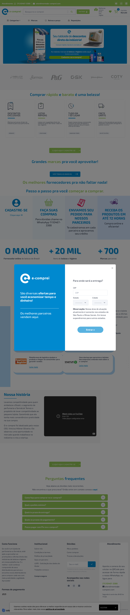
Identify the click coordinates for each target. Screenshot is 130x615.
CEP (74, 288)
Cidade (95, 298)
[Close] (112, 268)
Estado (76, 298)
